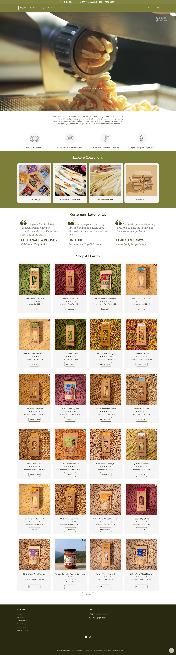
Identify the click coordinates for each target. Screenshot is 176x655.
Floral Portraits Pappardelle (34, 519)
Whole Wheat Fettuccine (106, 409)
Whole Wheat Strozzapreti (70, 519)
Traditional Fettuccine (34, 409)
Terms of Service (22, 620)
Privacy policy (88, 650)
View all (88, 594)
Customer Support (23, 630)
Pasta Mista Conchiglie (106, 353)
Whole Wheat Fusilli (34, 464)
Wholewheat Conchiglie (105, 464)
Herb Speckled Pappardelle (34, 353)
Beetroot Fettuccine (70, 298)
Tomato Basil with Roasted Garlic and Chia (70, 575)
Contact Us (20, 617)
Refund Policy (21, 624)
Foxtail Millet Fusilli (141, 409)
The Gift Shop (141, 199)
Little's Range (34, 199)
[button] (34, 8)
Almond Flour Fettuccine (142, 298)
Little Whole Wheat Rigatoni (141, 574)
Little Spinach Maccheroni (105, 298)
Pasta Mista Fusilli (141, 353)
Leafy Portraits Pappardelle (141, 464)
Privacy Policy (21, 627)
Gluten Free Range (105, 199)
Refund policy (79, 650)
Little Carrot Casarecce (70, 464)
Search (19, 614)
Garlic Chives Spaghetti (34, 298)
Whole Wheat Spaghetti (105, 574)
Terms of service (98, 650)
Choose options (70, 309)
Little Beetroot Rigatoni (70, 409)
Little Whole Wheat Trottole (34, 574)
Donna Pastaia (60, 650)
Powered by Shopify (69, 650)
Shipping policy (107, 650)
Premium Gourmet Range (70, 199)
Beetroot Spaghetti (141, 519)
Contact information (118, 650)
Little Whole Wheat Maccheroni (106, 519)
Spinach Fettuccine (70, 353)
